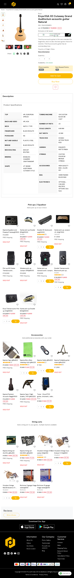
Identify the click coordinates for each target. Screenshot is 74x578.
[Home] (13, 4)
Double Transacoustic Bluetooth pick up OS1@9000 (61, 269)
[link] (58, 4)
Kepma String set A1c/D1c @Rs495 (9, 452)
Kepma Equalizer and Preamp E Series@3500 (11, 231)
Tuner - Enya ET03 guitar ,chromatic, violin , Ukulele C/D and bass (45, 395)
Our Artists (30, 546)
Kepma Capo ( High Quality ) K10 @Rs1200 (28, 395)
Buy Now (55, 81)
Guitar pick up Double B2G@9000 (27, 310)
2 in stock (49, 63)
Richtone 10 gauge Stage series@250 (43, 486)
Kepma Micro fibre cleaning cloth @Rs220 (28, 361)
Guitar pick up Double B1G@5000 (27, 231)
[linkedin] (28, 53)
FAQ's (59, 545)
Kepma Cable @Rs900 (45, 360)
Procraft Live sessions (46, 547)
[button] (65, 4)
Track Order (61, 559)
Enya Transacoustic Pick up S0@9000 (11, 310)
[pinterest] (24, 53)
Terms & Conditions (31, 574)
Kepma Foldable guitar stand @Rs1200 (61, 361)
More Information (44, 52)
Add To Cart (55, 76)
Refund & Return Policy (62, 552)
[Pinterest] (11, 553)
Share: (9, 54)
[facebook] (17, 53)
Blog (43, 551)
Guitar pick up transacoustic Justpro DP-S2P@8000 (45, 269)
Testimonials (46, 543)
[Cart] (50, 247)
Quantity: (41, 56)
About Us (29, 540)
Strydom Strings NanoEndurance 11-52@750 (9, 486)
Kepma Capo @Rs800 (10, 360)
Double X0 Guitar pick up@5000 (44, 231)
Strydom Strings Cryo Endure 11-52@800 (61, 452)
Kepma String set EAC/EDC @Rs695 (26, 452)
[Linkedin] (8, 553)
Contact (60, 542)
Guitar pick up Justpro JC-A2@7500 (62, 231)
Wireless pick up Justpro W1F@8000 (27, 269)
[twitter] (21, 53)
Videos (29, 543)
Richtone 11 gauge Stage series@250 (28, 486)
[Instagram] (18, 553)
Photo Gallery (46, 540)
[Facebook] (4, 553)
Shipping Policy (62, 548)
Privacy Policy (43, 574)
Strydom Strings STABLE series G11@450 (45, 452)
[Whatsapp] (14, 53)
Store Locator (31, 549)
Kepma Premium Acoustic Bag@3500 (10, 395)
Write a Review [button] (11, 515)
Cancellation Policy (63, 556)
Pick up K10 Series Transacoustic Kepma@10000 (9, 269)
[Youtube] (15, 553)
